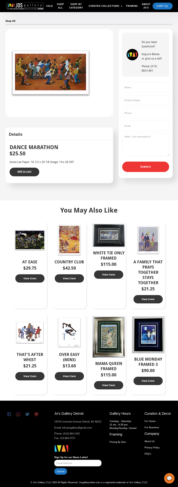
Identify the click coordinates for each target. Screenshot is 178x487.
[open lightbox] (50, 72)
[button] (105, 6)
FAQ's (147, 453)
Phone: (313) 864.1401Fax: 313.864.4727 (67, 435)
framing (132, 6)
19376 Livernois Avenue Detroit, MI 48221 (78, 421)
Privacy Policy (152, 447)
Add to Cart (24, 171)
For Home (150, 421)
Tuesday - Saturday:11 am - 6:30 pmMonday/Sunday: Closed (123, 424)
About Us (149, 441)
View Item (29, 278)
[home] (24, 6)
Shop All (10, 21)
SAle (49, 6)
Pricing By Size (118, 442)
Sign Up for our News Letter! (71, 457)
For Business (151, 427)
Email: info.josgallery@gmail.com (73, 427)
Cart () (162, 6)
